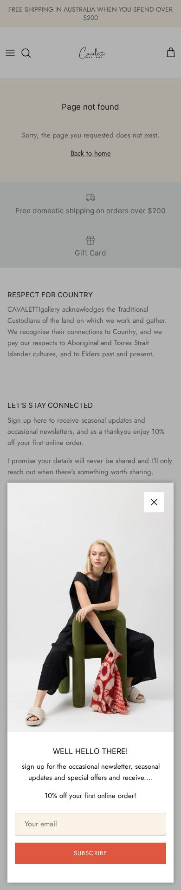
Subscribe (90, 853)
